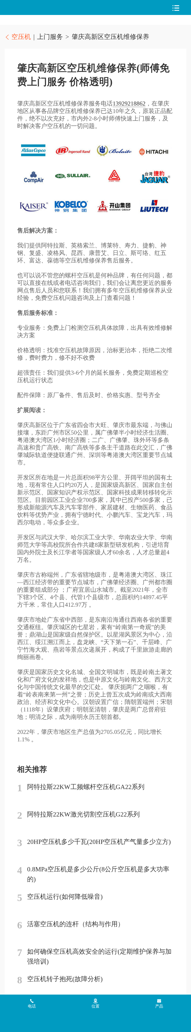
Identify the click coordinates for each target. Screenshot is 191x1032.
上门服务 (50, 36)
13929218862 (129, 103)
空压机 (29, 7)
